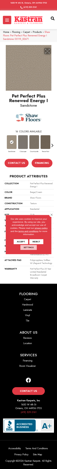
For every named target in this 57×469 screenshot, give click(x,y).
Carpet (26, 32)
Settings (29, 247)
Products (37, 32)
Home (6, 32)
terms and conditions (28, 231)
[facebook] (28, 380)
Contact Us (16, 163)
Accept (21, 242)
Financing (42, 163)
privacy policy (41, 228)
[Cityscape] (23, 142)
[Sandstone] (11, 142)
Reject (36, 242)
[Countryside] (34, 142)
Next (52, 145)
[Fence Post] (45, 142)
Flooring (16, 32)
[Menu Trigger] (7, 20)
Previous (4, 145)
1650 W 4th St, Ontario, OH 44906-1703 (28, 3)
